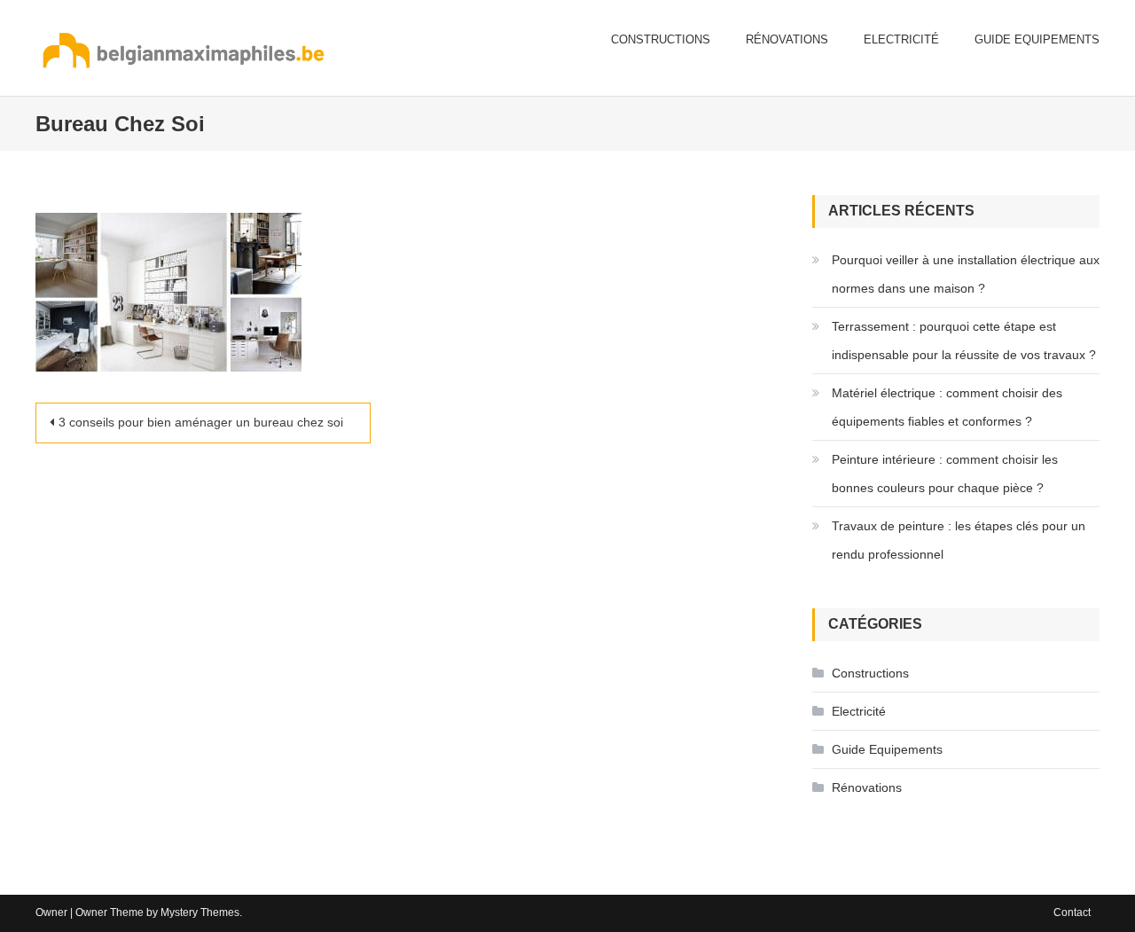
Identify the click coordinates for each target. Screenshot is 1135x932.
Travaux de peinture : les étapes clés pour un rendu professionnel (958, 540)
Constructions (660, 39)
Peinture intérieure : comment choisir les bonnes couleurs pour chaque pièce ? (945, 473)
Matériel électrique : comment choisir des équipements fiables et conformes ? (947, 407)
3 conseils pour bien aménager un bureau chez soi (201, 422)
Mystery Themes (199, 912)
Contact (1072, 912)
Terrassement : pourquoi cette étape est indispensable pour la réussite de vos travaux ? (964, 340)
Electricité (901, 39)
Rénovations (787, 39)
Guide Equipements (1037, 39)
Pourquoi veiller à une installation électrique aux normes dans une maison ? (966, 274)
